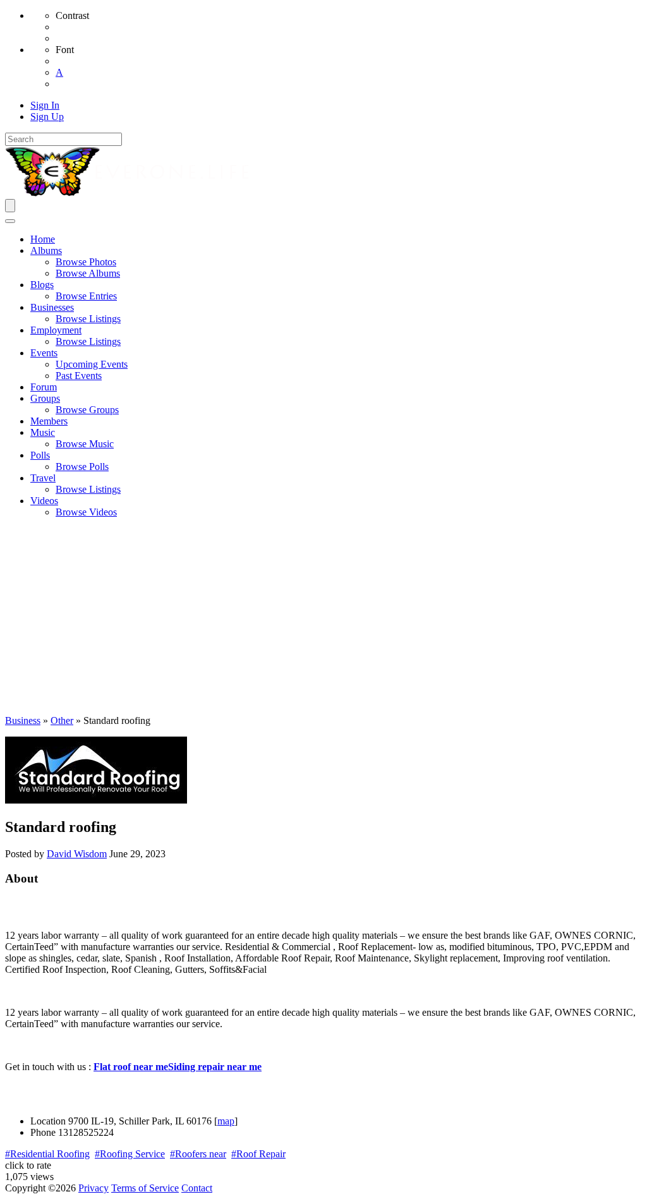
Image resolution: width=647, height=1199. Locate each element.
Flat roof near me (131, 1066)
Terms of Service (145, 1188)
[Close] (10, 221)
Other (62, 720)
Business (22, 720)
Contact (196, 1188)
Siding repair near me (215, 1066)
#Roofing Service (130, 1153)
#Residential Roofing (47, 1153)
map (225, 1121)
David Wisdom (77, 853)
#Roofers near (198, 1153)
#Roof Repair (258, 1153)
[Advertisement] (323, 616)
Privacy (93, 1188)
